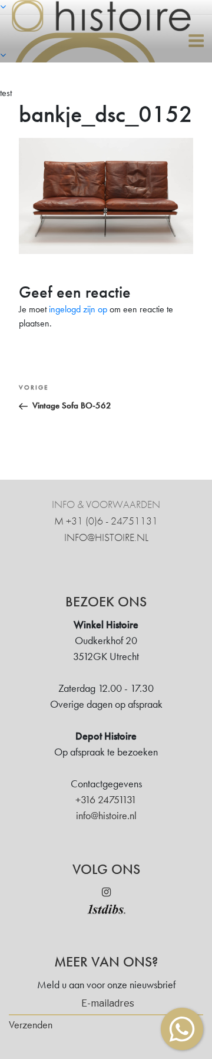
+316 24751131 (106, 799)
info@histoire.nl (106, 537)
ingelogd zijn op (78, 309)
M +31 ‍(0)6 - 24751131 (106, 520)
